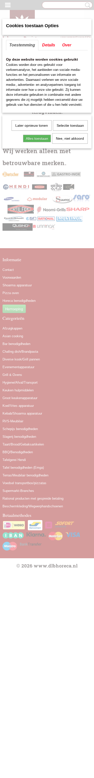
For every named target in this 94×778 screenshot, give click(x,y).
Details (48, 45)
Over (66, 45)
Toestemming (22, 45)
